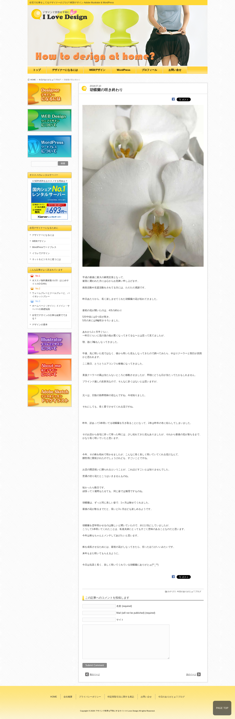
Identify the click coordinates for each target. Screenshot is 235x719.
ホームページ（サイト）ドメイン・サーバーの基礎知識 (51, 307)
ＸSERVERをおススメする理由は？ (50, 181)
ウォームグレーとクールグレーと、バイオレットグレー (51, 295)
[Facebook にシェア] (173, 99)
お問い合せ (175, 69)
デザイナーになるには (65, 69)
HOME (33, 80)
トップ (37, 69)
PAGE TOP (222, 708)
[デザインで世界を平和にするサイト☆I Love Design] (60, 19)
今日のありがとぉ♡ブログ (50, 80)
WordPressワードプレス (44, 247)
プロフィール (149, 69)
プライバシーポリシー (90, 696)
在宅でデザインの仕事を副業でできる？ (49, 317)
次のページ (191, 674)
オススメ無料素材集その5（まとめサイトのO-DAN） (50, 282)
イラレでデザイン (41, 253)
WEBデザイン (97, 69)
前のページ (95, 674)
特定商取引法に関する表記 (121, 696)
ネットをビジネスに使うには (46, 259)
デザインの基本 (40, 324)
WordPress (123, 69)
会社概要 (68, 696)
